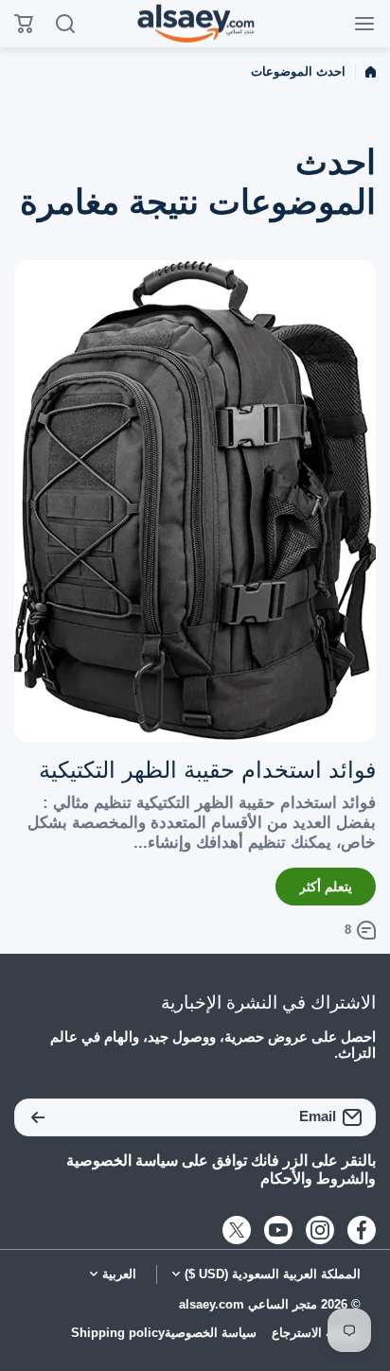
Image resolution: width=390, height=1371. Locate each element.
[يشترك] (38, 1117)
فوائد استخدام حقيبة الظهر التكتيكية (207, 769)
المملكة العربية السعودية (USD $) (273, 1274)
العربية (119, 1274)
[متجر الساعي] (195, 24)
